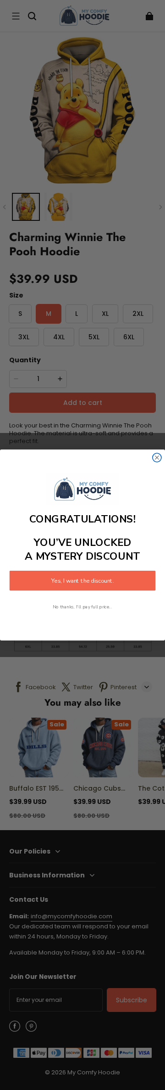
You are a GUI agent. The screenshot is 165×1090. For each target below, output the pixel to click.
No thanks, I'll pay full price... (82, 607)
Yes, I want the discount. (82, 581)
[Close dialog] (157, 457)
